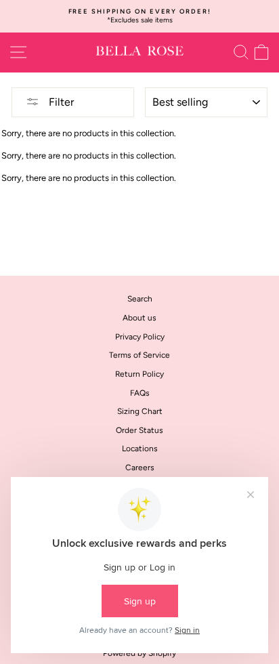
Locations (140, 448)
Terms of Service (139, 355)
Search (139, 299)
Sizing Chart (140, 411)
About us (139, 318)
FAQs (140, 393)
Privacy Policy (140, 336)
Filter (60, 102)
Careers (139, 467)
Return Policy (139, 374)
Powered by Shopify (139, 653)
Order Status (139, 430)
